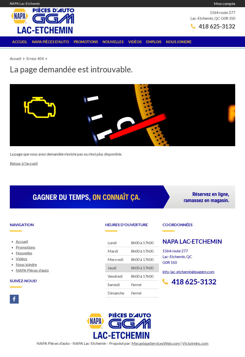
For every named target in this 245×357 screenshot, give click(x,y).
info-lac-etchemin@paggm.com (188, 271)
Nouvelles (113, 42)
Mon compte (224, 3)
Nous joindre (179, 42)
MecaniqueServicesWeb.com (156, 343)
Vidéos (134, 42)
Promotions (86, 42)
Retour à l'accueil (24, 163)
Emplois (153, 42)
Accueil (19, 42)
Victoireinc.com (195, 343)
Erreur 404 (35, 58)
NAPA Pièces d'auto (50, 42)
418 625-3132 (216, 26)
